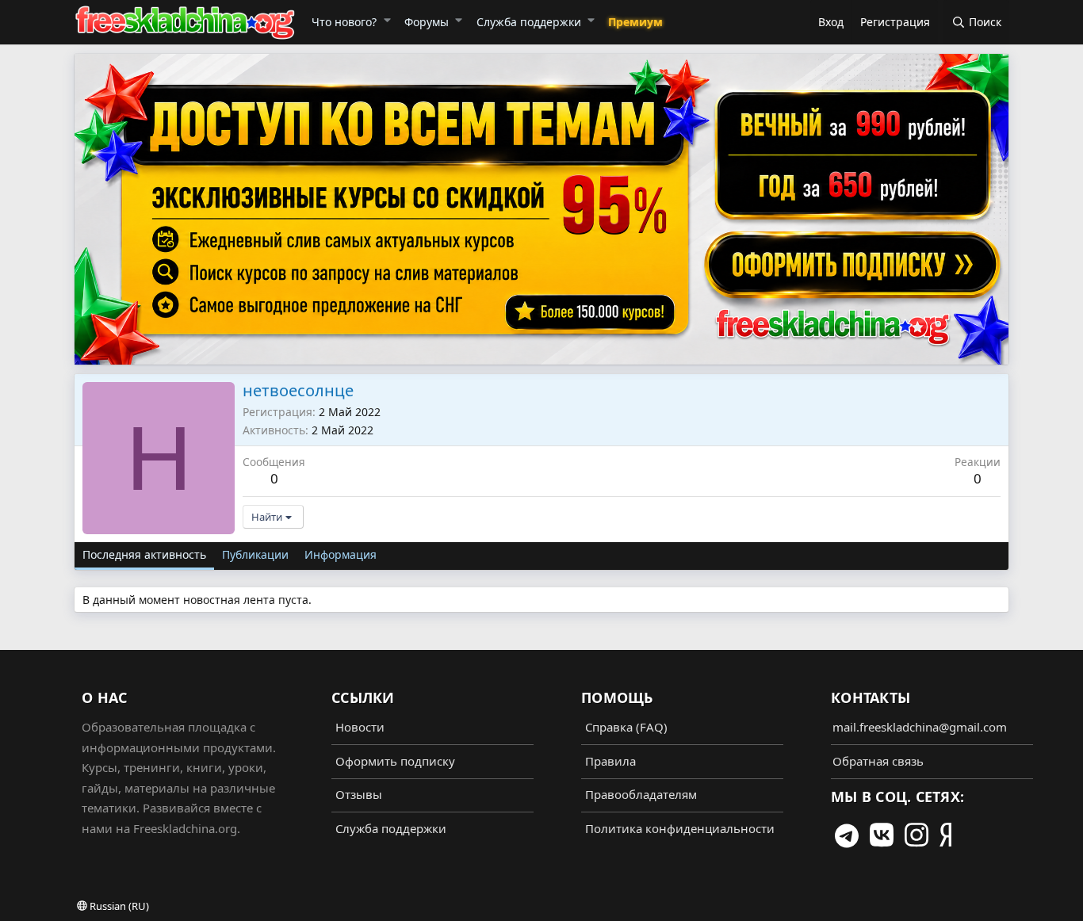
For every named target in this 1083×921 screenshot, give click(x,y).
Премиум (635, 21)
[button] (386, 20)
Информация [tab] (340, 554)
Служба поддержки (528, 21)
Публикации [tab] (255, 554)
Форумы (426, 21)
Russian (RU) (118, 906)
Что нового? (344, 21)
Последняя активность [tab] (144, 554)
